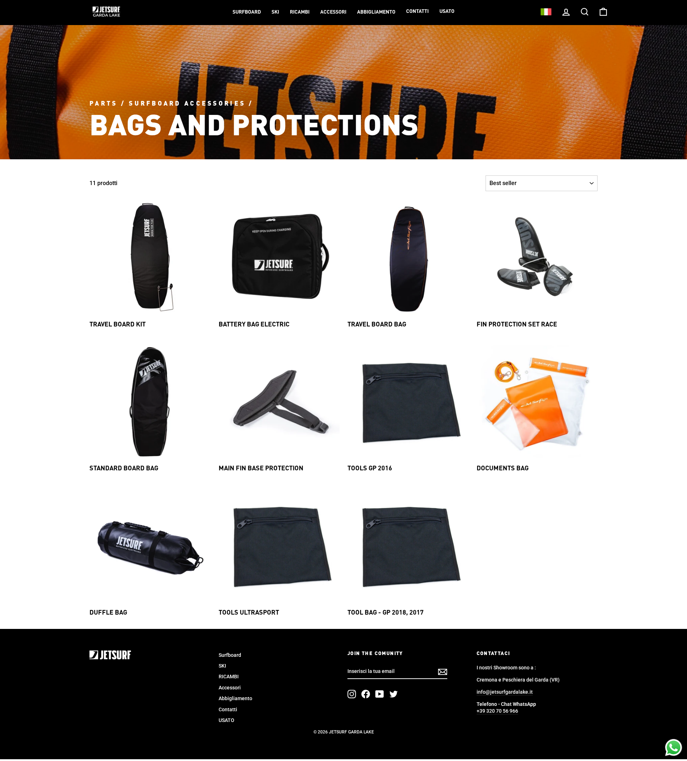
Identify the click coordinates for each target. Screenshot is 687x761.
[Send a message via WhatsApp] (673, 747)
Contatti (417, 11)
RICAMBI (300, 12)
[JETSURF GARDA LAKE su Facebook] (365, 694)
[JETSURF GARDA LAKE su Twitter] (393, 694)
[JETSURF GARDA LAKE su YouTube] (379, 694)
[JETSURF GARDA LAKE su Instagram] (351, 694)
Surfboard (247, 12)
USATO (446, 11)
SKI (275, 12)
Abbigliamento (376, 12)
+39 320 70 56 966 (497, 711)
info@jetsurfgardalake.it (505, 692)
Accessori (333, 12)
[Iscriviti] (442, 672)
